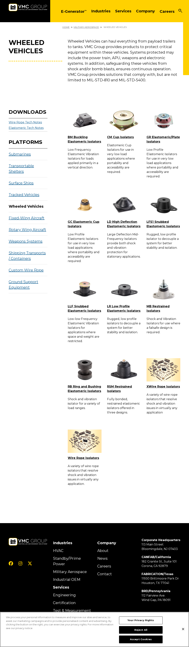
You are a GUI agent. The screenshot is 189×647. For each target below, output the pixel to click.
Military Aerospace (86, 27)
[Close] (183, 629)
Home (66, 27)
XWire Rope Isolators (163, 386)
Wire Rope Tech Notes (25, 122)
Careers (104, 566)
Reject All (140, 629)
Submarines (20, 154)
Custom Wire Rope (26, 270)
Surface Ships (21, 183)
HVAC (58, 550)
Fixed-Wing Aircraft (26, 218)
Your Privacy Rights (141, 620)
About (103, 550)
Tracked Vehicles (24, 194)
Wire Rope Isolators (83, 458)
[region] (94, 629)
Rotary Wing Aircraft (27, 229)
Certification (64, 603)
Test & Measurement (72, 610)
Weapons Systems (25, 241)
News (102, 558)
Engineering (64, 595)
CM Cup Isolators (120, 137)
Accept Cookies (141, 639)
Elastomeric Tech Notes (26, 128)
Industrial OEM (66, 579)
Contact (104, 574)
